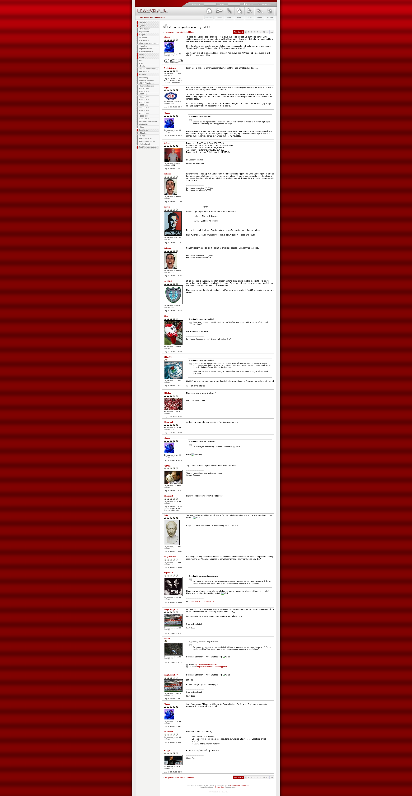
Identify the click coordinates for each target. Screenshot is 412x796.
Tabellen (143, 46)
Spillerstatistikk (146, 49)
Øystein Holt (219, 787)
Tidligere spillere (146, 51)
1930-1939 (144, 97)
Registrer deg (266, 4)
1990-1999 (144, 113)
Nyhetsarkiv (145, 29)
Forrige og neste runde (149, 43)
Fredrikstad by (146, 139)
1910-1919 (144, 91)
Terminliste (144, 40)
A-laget (142, 35)
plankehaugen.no (159, 17)
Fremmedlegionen (147, 86)
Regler (142, 66)
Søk (141, 63)
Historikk (142, 75)
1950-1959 (144, 102)
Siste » (265, 32)
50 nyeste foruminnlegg (149, 69)
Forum (141, 57)
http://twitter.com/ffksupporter (206, 665)
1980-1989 (144, 110)
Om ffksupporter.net (147, 147)
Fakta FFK (144, 124)
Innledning (144, 78)
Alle (272, 32)
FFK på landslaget (147, 83)
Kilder (142, 127)
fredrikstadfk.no (146, 17)
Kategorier (169, 32)
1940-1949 (144, 100)
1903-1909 (144, 89)
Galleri (141, 54)
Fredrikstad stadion (147, 141)
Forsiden (142, 23)
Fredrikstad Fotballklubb (184, 32)
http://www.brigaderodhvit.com (203, 601)
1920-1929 (144, 94)
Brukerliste (144, 71)
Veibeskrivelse (145, 144)
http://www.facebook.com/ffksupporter (212, 667)
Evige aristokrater (147, 80)
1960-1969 (144, 105)
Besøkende (143, 130)
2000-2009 (144, 116)
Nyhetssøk (144, 32)
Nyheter (142, 26)
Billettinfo (143, 133)
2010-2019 (144, 119)
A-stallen (143, 38)
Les (141, 61)
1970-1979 (144, 108)
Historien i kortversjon (148, 121)
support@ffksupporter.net (239, 785)
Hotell (142, 136)
